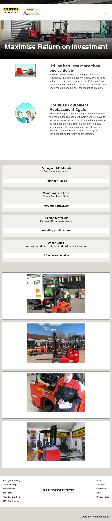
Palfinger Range (56, 180)
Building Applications (56, 230)
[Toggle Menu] (106, 12)
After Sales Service (56, 255)
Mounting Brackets (56, 205)
